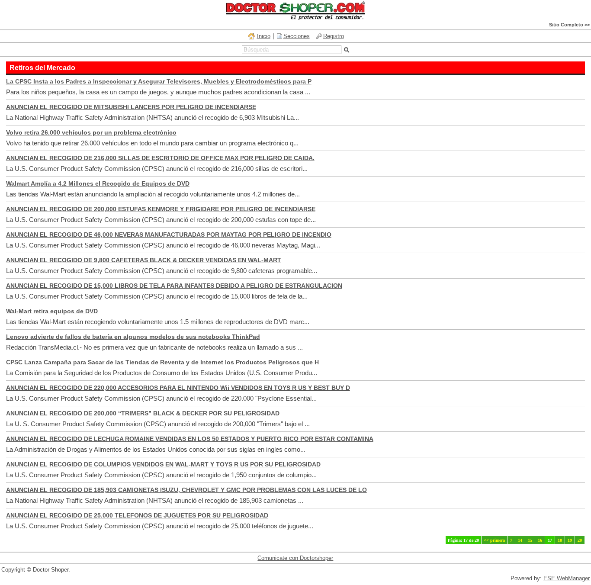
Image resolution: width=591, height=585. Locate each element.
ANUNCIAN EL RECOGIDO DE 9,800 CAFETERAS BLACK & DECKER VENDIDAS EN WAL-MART (143, 260)
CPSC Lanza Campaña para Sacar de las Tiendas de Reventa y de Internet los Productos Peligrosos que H (162, 362)
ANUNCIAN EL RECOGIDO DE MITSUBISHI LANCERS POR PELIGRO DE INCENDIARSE (131, 106)
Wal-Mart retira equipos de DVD (52, 311)
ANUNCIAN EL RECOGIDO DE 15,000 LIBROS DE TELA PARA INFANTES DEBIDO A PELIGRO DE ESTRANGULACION (174, 285)
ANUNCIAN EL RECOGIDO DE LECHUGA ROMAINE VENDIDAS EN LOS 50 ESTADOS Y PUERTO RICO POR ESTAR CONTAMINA (189, 438)
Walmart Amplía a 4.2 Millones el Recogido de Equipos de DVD (98, 183)
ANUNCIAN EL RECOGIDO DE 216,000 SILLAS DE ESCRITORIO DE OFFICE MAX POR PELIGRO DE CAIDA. (160, 157)
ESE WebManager (566, 578)
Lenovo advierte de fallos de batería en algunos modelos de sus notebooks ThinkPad (133, 336)
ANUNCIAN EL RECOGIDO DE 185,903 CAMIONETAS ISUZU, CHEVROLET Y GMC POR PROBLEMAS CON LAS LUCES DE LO (186, 489)
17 (549, 540)
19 (569, 540)
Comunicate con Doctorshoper (295, 558)
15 (530, 540)
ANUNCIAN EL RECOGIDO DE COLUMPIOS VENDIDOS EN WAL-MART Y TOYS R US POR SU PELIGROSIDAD (163, 464)
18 (559, 540)
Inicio (263, 36)
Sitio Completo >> (569, 24)
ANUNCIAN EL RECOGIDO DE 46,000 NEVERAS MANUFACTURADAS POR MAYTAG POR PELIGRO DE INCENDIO (168, 234)
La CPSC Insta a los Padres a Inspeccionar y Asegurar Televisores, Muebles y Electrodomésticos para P (159, 81)
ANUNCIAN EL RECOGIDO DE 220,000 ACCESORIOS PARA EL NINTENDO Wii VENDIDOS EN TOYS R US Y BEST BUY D (178, 387)
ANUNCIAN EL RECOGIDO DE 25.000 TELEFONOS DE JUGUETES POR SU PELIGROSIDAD (137, 515)
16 (539, 540)
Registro (333, 36)
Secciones (296, 36)
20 (579, 540)
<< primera (494, 540)
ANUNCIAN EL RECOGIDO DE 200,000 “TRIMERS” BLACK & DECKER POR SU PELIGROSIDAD (142, 413)
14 (520, 540)
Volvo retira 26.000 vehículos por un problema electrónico (91, 132)
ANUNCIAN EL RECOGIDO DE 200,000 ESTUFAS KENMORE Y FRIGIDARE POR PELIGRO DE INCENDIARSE (160, 209)
